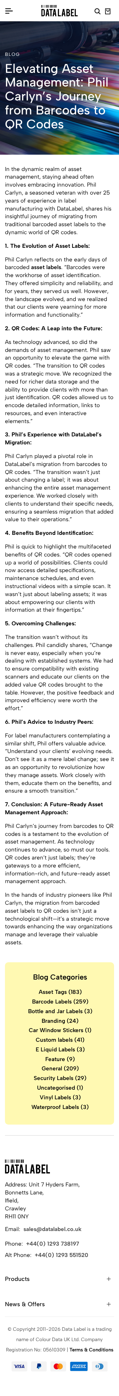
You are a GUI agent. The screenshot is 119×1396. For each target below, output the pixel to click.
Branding (60, 1020)
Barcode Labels (60, 1001)
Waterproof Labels (60, 1107)
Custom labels (60, 1039)
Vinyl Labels (60, 1097)
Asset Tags (60, 992)
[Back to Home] (27, 1166)
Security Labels (60, 1078)
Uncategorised (60, 1087)
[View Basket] (108, 12)
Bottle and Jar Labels (60, 1011)
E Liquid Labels (60, 1049)
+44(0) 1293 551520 (61, 1255)
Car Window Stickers (60, 1030)
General (60, 1068)
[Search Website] (97, 12)
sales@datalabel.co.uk (52, 1229)
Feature (60, 1059)
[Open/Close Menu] (9, 11)
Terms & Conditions (91, 1350)
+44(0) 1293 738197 (52, 1243)
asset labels (46, 267)
